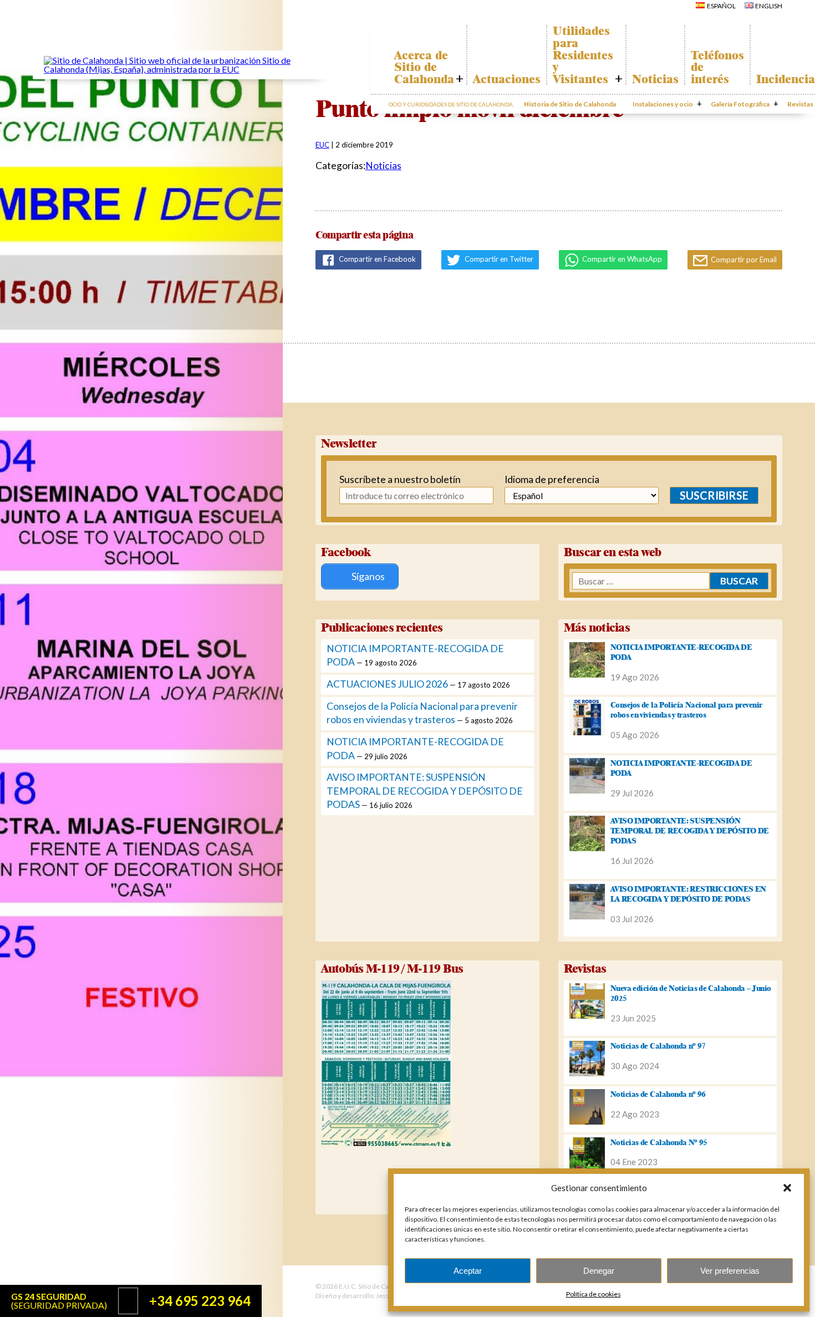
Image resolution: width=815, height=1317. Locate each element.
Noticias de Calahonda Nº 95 (658, 1142)
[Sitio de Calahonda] (181, 69)
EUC (322, 144)
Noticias (655, 79)
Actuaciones (507, 79)
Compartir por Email (743, 259)
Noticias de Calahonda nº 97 (658, 1046)
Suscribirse (714, 495)
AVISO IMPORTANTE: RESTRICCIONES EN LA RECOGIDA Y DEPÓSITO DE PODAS (688, 894)
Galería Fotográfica (740, 104)
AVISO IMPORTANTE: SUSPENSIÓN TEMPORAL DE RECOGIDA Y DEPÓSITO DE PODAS (425, 790)
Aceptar (468, 1270)
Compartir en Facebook (376, 259)
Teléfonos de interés (717, 67)
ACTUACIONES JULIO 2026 (387, 684)
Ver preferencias (730, 1270)
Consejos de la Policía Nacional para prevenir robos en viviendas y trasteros (686, 710)
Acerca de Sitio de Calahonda (424, 67)
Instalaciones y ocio (663, 104)
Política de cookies (593, 1294)
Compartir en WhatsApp (621, 259)
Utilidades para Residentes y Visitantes (583, 55)
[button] (787, 1187)
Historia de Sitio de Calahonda (570, 104)
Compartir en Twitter (498, 259)
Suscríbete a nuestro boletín (393, 479)
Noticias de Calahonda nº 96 (658, 1094)
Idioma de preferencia (552, 479)
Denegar (598, 1270)
